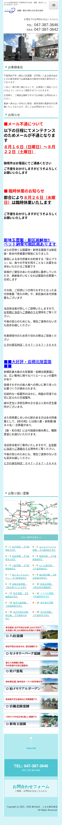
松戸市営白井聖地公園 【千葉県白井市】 (16, 615)
